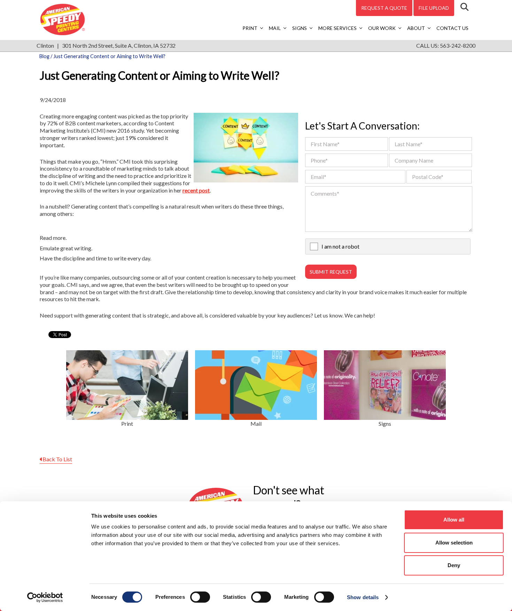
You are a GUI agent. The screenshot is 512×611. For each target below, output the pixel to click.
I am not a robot (340, 246)
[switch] (200, 597)
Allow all (453, 520)
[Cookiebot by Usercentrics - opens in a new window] (45, 597)
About (416, 28)
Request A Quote (384, 8)
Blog (44, 56)
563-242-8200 (457, 45)
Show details (363, 597)
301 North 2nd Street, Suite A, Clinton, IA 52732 (119, 45)
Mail (275, 28)
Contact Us (452, 28)
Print (249, 28)
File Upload (434, 8)
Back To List (57, 459)
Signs (299, 28)
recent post (196, 190)
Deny (454, 565)
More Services (337, 28)
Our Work (382, 28)
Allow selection (454, 543)
